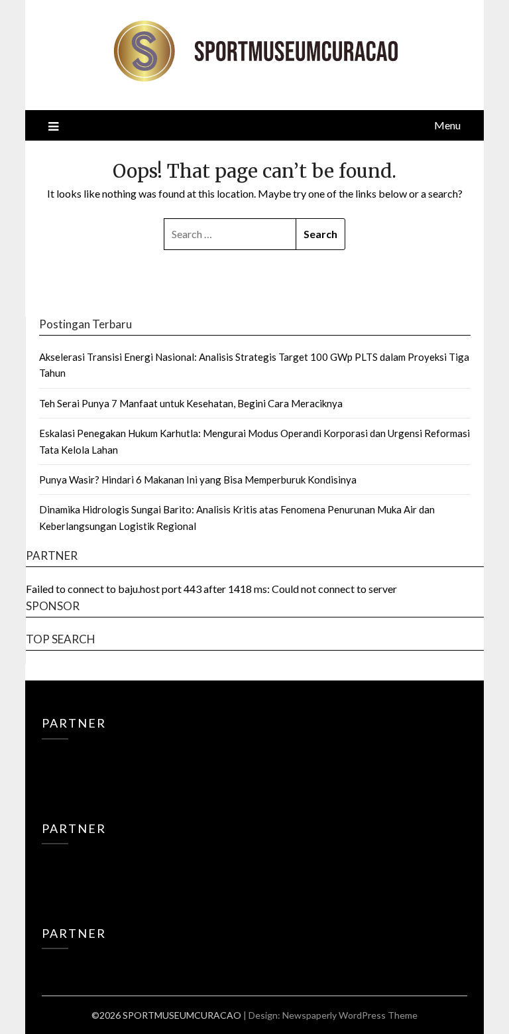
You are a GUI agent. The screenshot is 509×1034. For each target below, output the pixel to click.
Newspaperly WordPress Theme (350, 1015)
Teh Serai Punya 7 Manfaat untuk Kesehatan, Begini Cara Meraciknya (191, 403)
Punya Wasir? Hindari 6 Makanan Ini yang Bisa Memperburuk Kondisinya (198, 479)
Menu (447, 125)
